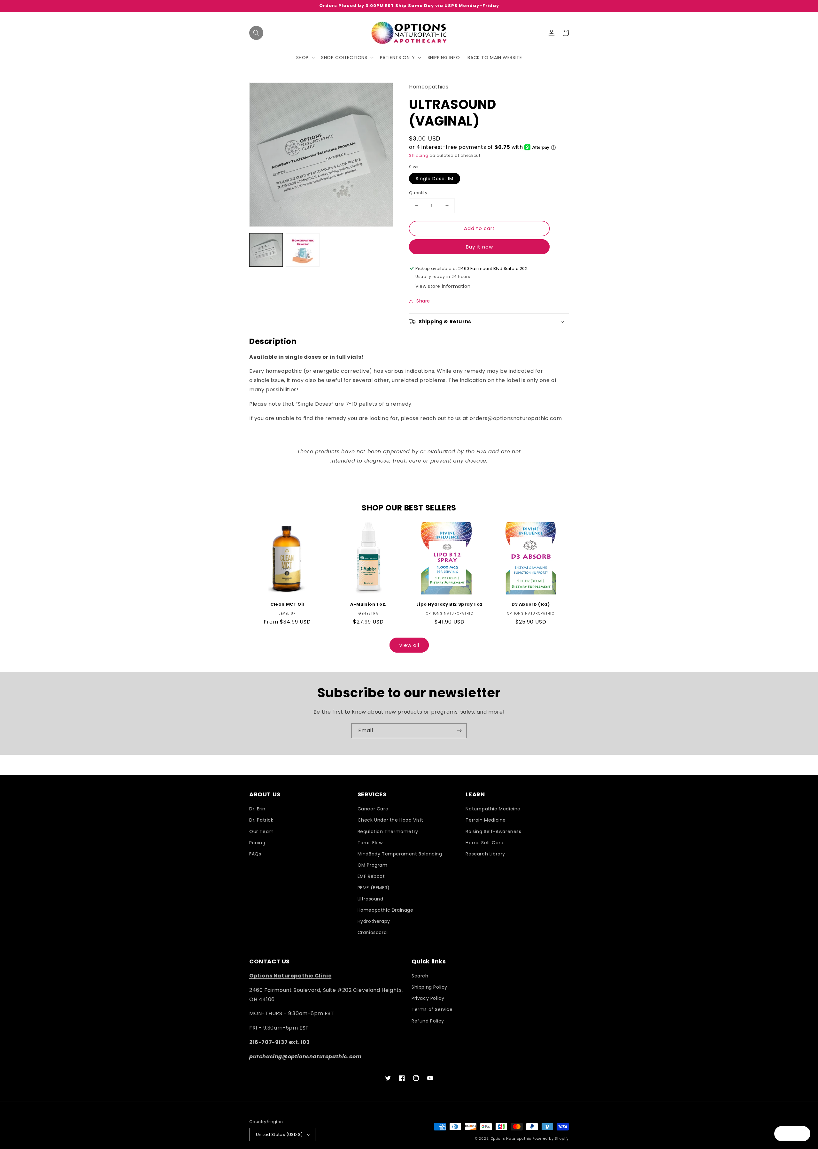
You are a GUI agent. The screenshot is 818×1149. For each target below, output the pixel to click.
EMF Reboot (371, 876)
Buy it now (479, 246)
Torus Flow (370, 842)
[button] (256, 33)
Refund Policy (428, 1021)
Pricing (257, 842)
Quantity (418, 193)
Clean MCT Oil (287, 604)
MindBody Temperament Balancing (400, 854)
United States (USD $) (279, 1134)
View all (409, 645)
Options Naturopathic (512, 1138)
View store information (442, 286)
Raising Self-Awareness (493, 831)
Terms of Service (432, 1009)
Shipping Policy (429, 987)
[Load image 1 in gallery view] (266, 250)
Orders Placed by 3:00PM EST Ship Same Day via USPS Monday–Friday (409, 6)
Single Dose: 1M (434, 178)
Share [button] (423, 301)
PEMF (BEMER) (374, 888)
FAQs (255, 854)
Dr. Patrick (261, 820)
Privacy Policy (428, 998)
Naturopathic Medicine (493, 809)
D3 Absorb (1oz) (531, 604)
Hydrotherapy (374, 921)
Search (420, 976)
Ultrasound (370, 899)
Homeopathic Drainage (385, 910)
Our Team (261, 831)
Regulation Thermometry (388, 831)
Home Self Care (484, 842)
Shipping (418, 155)
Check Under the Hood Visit (390, 820)
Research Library (485, 854)
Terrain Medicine (486, 820)
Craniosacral (373, 932)
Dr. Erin (257, 809)
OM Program (373, 865)
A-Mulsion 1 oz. (368, 604)
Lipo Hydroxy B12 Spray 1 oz (449, 604)
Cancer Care (373, 809)
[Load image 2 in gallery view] (303, 250)
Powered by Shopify (550, 1138)
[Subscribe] (459, 730)
